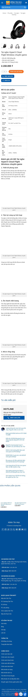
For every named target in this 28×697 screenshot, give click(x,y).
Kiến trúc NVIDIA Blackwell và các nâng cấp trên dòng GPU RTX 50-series (15, 440)
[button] (2, 3)
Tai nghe (16, 13)
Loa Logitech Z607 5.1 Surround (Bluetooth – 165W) (6, 504)
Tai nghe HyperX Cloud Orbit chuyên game (20, 503)
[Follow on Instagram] (5, 529)
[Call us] (14, 529)
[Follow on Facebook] (2, 529)
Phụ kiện (10, 13)
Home (4, 13)
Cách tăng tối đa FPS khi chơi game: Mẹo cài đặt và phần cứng (16, 466)
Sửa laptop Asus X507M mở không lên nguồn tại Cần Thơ (15, 476)
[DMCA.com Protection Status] (14, 540)
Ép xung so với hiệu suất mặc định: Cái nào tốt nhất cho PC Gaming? (15, 461)
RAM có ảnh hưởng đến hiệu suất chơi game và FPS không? (15, 450)
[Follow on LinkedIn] (19, 529)
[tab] (14, 86)
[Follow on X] (11, 529)
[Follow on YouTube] (22, 529)
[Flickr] (25, 529)
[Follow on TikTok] (8, 529)
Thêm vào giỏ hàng (16, 71)
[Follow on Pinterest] (17, 529)
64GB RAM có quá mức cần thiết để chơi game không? (16, 456)
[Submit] (25, 7)
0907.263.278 (12, 571)
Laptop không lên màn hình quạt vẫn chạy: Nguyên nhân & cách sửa (16, 429)
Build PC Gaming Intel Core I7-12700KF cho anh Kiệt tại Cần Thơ (15, 445)
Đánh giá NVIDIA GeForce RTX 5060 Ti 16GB (16, 434)
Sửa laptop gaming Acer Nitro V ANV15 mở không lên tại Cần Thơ (15, 471)
